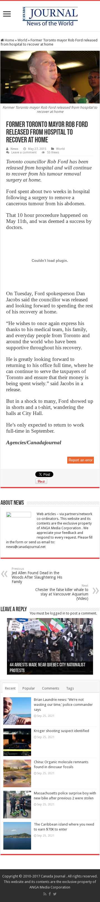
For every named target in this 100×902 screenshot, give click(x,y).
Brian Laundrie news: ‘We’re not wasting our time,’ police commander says (63, 705)
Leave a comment (24, 152)
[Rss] (45, 894)
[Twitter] (54, 894)
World (22, 40)
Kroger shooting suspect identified (61, 731)
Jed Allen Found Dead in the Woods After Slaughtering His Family (37, 575)
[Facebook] (49, 894)
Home (9, 40)
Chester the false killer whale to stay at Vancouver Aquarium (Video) (61, 592)
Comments (50, 688)
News (14, 149)
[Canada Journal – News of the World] (50, 15)
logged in (57, 613)
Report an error (80, 460)
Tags (70, 688)
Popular (28, 688)
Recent (10, 688)
